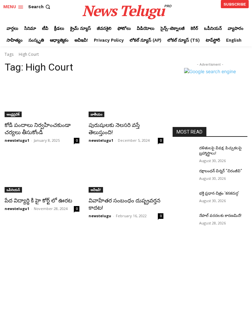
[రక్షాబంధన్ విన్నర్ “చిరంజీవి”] (184, 176)
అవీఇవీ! (96, 189)
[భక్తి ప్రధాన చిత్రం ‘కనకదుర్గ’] (184, 198)
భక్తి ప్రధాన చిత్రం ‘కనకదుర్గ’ (219, 193)
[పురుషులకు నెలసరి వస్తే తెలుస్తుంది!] (126, 98)
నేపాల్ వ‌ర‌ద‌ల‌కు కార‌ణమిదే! (220, 215)
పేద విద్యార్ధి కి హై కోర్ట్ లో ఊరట (38, 200)
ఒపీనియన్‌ (13, 189)
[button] (40, 6)
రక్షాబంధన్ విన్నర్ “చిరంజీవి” (220, 171)
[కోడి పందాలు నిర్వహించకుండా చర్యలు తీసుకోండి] (42, 98)
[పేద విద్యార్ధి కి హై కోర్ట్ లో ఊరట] (42, 174)
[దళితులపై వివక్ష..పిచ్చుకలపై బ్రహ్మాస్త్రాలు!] (184, 153)
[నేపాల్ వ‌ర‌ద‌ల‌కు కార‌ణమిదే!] (184, 221)
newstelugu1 (17, 140)
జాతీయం (96, 114)
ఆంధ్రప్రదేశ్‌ (13, 114)
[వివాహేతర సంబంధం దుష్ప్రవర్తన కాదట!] (126, 174)
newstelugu (100, 215)
